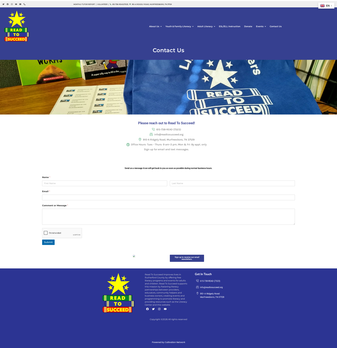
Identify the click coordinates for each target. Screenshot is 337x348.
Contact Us (276, 26)
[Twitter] (3, 4)
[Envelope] (20, 4)
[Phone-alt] (24, 4)
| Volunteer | (102, 4)
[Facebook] (7, 4)
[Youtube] (16, 4)
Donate (248, 26)
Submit (48, 242)
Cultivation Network (175, 342)
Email (46, 191)
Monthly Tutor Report (84, 4)
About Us (154, 26)
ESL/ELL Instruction (229, 26)
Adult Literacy (205, 26)
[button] (155, 26)
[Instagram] (12, 4)
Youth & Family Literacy (178, 26)
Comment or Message (55, 205)
